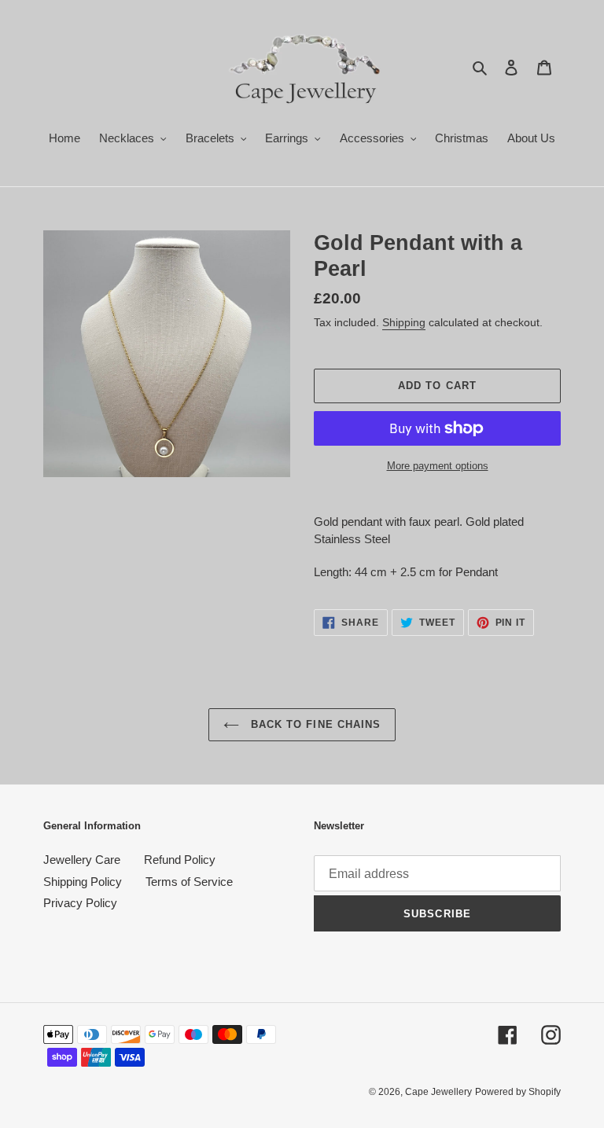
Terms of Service (189, 881)
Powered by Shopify (518, 1091)
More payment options (437, 466)
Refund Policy (179, 859)
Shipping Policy (82, 881)
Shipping (403, 322)
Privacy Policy (80, 902)
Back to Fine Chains (314, 724)
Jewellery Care (81, 859)
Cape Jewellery (438, 1091)
